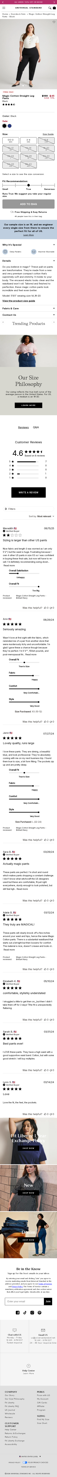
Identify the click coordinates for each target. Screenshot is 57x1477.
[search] (50, 8)
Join (48, 1301)
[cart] (54, 7)
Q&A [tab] (36, 427)
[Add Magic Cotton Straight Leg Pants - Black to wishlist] (54, 22)
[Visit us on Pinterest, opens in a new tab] (39, 1313)
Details (6, 260)
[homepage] (28, 7)
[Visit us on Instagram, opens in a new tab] (32, 1313)
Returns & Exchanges (15, 1433)
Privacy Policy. (17, 1287)
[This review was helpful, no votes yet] (45, 607)
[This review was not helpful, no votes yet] (51, 607)
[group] (28, 2)
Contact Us (9, 314)
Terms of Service (45, 1284)
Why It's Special (11, 244)
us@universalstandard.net (43, 1337)
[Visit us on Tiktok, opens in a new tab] (25, 1313)
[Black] (4, 126)
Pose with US (43, 1395)
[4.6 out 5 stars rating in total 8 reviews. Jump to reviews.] (9, 104)
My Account (42, 1398)
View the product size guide (18, 300)
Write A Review (29, 492)
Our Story (9, 1395)
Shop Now (28, 1148)
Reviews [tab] (23, 427)
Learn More (18, 235)
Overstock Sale (18, 14)
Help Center (10, 1429)
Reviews (9, 1417)
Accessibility (11, 1444)
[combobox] (41, 516)
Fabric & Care (10, 308)
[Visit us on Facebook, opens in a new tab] (17, 1313)
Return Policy (11, 1436)
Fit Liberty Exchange (14, 1440)
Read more (9, 565)
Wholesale (10, 1413)
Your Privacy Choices (38, 1462)
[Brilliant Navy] (10, 126)
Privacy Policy (14, 1463)
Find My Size (43, 1419)
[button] (10, 140)
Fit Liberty (9, 1402)
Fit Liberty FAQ (12, 1406)
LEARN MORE (28, 405)
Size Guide (48, 134)
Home (5, 14)
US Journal (10, 1410)
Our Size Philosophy (14, 1398)
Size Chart (42, 1423)
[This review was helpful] (45, 839)
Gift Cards (42, 1402)
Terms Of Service (28, 1467)
